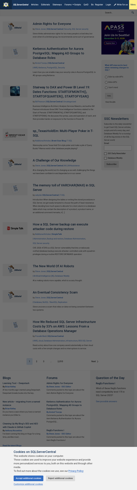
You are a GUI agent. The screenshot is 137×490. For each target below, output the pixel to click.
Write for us (122, 4)
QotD (86, 4)
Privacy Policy (75, 471)
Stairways (57, 4)
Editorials (45, 4)
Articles (34, 4)
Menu (133, 4)
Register (99, 4)
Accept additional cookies (28, 478)
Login (108, 4)
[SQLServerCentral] (6, 4)
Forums (68, 4)
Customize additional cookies (28, 484)
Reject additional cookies (60, 478)
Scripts (77, 4)
